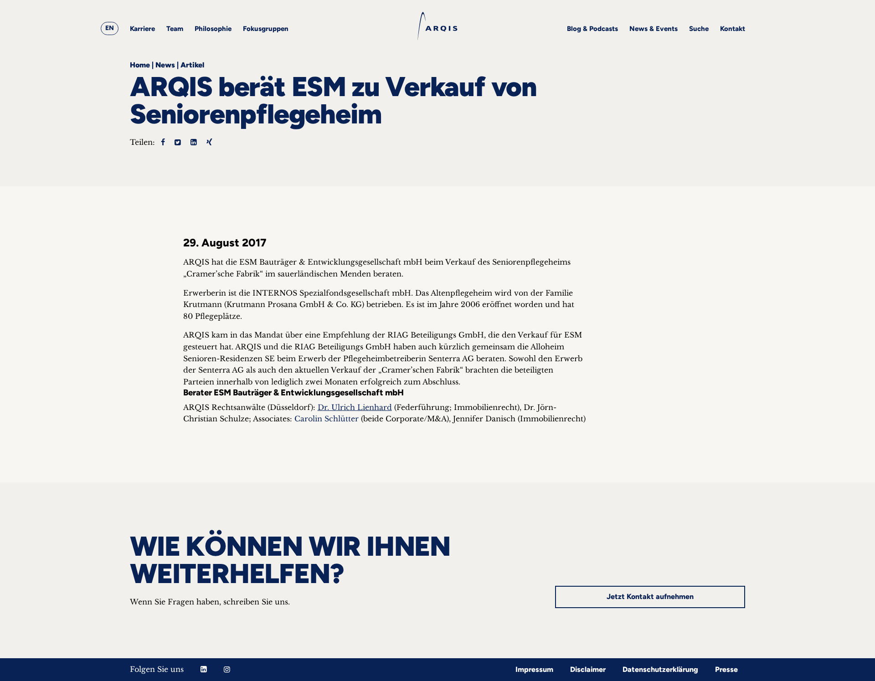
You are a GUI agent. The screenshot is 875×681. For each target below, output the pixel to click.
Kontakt (732, 29)
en (109, 28)
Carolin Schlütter (326, 418)
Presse (726, 669)
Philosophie (213, 29)
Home (140, 65)
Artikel (192, 65)
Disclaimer (588, 669)
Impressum (534, 669)
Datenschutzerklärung (660, 669)
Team (174, 29)
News (165, 65)
